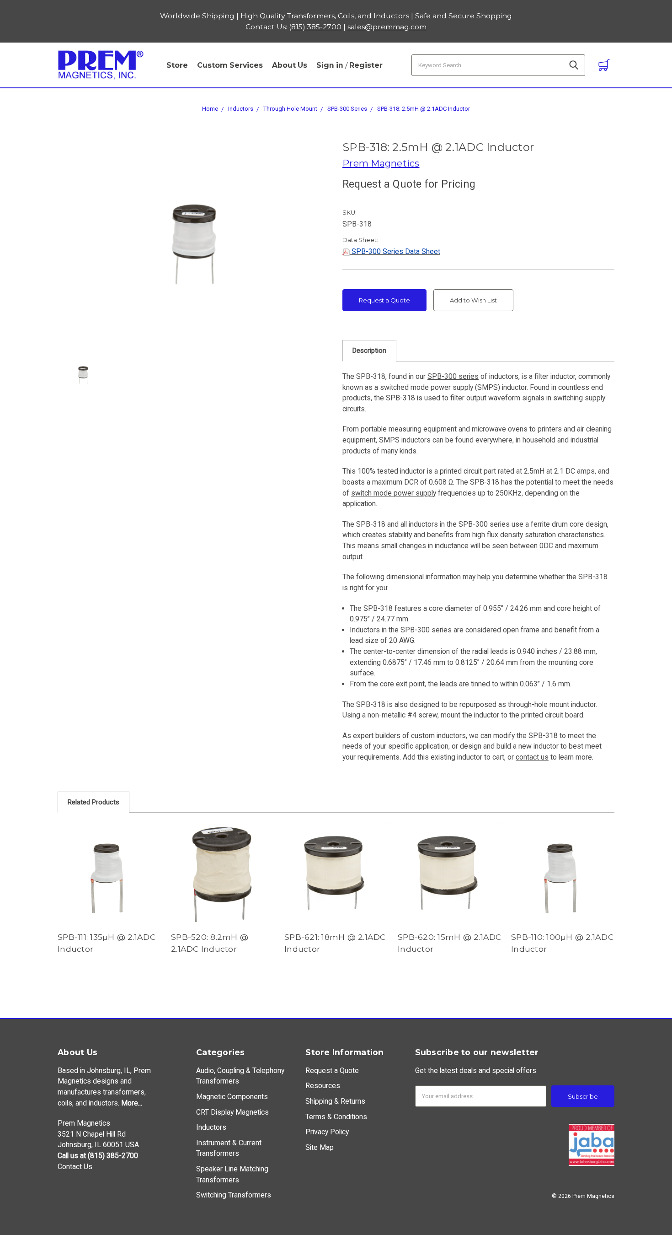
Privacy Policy (327, 1131)
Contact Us (75, 1166)
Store (177, 65)
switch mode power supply (393, 493)
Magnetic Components (232, 1096)
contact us (532, 757)
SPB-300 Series (347, 108)
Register (366, 65)
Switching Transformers (233, 1195)
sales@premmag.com (387, 26)
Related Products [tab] (93, 802)
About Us (289, 65)
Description (369, 350)
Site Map (319, 1147)
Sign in (329, 65)
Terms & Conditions (336, 1116)
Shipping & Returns (335, 1101)
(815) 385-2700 (315, 26)
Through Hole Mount (290, 108)
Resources (322, 1085)
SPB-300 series (453, 376)
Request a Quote (384, 300)
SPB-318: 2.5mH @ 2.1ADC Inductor (423, 108)
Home (210, 108)
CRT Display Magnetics (232, 1112)
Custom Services (230, 65)
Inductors (240, 108)
